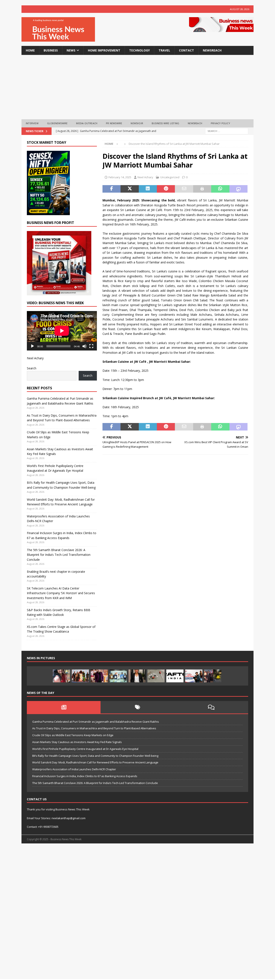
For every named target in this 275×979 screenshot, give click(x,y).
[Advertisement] (137, 87)
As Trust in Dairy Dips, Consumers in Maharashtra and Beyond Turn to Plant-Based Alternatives (94, 728)
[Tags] (137, 707)
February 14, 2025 (119, 177)
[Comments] (211, 707)
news (71, 50)
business (51, 50)
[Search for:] (226, 131)
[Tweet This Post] (130, 189)
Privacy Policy (220, 123)
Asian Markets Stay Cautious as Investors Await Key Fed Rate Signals (77, 742)
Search (31, 368)
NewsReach (212, 50)
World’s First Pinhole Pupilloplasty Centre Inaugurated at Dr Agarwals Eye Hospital (85, 749)
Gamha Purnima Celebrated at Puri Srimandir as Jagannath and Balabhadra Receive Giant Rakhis (95, 722)
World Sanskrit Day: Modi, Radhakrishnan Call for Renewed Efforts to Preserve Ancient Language (95, 762)
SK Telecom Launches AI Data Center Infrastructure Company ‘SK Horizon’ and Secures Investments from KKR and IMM (61, 593)
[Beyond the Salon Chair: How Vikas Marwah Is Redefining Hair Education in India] (99, 675)
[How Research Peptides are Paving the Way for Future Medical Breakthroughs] (156, 675)
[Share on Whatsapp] (220, 189)
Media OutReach (86, 123)
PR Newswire (114, 123)
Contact (186, 50)
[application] (62, 330)
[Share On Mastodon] (238, 189)
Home (30, 50)
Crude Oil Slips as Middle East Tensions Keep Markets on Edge (72, 735)
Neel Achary (145, 177)
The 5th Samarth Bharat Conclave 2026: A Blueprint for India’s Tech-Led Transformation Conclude (58, 555)
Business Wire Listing (165, 123)
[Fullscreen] (91, 346)
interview (32, 123)
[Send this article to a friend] (184, 189)
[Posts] (64, 707)
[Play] (32, 346)
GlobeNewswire (57, 123)
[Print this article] (202, 189)
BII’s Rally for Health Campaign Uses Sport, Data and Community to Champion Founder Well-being (95, 756)
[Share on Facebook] (111, 189)
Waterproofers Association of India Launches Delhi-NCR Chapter (74, 769)
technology (139, 50)
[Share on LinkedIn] (148, 189)
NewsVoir (137, 123)
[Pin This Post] (166, 189)
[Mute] (84, 346)
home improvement (104, 50)
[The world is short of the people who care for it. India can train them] (118, 675)
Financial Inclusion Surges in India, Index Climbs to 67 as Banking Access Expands (84, 776)
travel (164, 50)
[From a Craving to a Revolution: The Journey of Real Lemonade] (137, 675)
